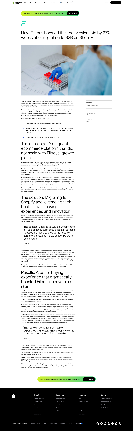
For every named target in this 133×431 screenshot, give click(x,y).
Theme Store (60, 401)
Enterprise (53, 3)
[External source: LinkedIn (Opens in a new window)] (116, 423)
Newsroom (37, 411)
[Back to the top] (13, 396)
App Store (59, 405)
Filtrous (34, 101)
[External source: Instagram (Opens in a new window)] (109, 423)
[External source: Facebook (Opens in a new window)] (98, 423)
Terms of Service (35, 423)
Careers (36, 405)
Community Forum (106, 401)
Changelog (82, 414)
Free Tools (82, 411)
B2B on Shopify (38, 162)
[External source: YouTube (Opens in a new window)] (105, 423)
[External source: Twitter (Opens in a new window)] (101, 423)
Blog (80, 398)
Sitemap (62, 423)
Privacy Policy (53, 423)
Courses (81, 408)
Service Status (105, 408)
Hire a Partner (104, 405)
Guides (80, 405)
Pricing (46, 3)
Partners (58, 408)
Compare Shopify (83, 401)
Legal (44, 423)
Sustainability (37, 414)
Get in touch (115, 3)
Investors (36, 408)
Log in (106, 3)
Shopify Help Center (106, 398)
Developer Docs (60, 398)
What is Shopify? (39, 398)
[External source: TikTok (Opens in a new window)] (112, 423)
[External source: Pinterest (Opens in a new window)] (120, 423)
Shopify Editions (38, 401)
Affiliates (58, 411)
